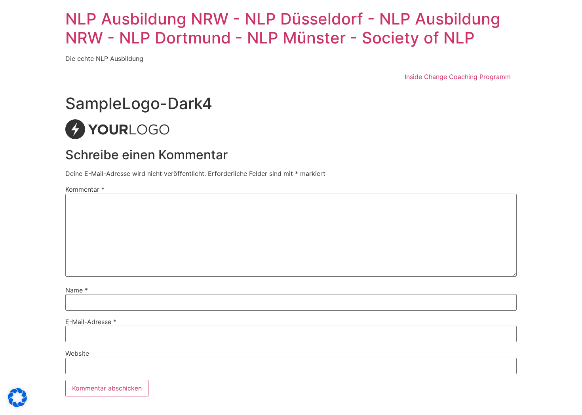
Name (76, 290)
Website (77, 353)
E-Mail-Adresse (90, 322)
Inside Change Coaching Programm (458, 77)
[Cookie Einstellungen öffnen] (17, 405)
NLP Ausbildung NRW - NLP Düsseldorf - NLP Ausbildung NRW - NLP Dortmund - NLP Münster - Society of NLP (282, 28)
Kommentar (85, 189)
